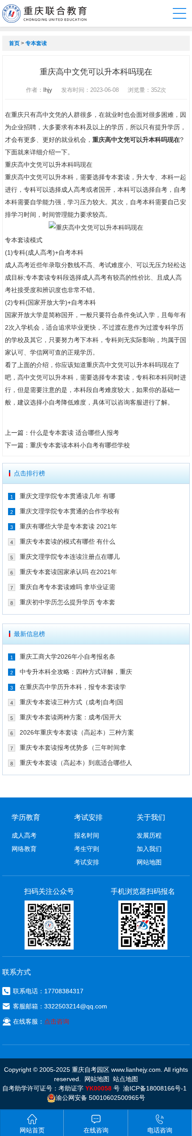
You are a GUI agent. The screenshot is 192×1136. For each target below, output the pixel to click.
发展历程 (149, 835)
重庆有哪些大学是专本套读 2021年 (68, 526)
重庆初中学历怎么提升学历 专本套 (67, 602)
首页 (14, 43)
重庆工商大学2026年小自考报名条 (67, 656)
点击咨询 (56, 1021)
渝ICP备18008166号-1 (155, 1088)
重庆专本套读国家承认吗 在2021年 (68, 571)
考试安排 (86, 862)
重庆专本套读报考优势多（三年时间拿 (73, 747)
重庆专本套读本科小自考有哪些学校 (80, 445)
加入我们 (149, 848)
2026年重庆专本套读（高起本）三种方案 (77, 732)
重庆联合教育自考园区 (44, 13)
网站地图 (149, 862)
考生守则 (86, 848)
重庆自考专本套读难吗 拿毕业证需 (67, 587)
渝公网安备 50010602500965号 (100, 1097)
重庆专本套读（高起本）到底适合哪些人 (76, 762)
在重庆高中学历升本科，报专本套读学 (73, 686)
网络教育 (24, 848)
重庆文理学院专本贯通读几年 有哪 (67, 496)
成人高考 (24, 835)
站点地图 (125, 1078)
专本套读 (36, 43)
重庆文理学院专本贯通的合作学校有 (70, 511)
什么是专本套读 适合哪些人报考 (74, 432)
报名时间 (86, 835)
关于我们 (151, 817)
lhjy (47, 90)
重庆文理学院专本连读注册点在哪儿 (70, 556)
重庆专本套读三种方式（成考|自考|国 (71, 702)
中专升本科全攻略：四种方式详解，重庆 (76, 671)
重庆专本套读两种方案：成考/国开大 (70, 717)
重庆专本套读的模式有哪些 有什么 (67, 541)
